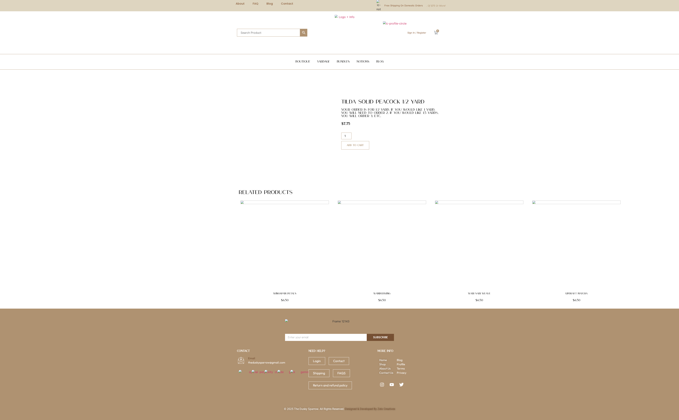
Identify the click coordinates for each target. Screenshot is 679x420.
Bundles (343, 61)
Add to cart (355, 145)
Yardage (323, 61)
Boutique (302, 61)
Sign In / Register (416, 32)
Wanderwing (381, 293)
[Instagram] (382, 384)
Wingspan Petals (284, 293)
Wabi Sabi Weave (479, 293)
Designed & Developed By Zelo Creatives (370, 409)
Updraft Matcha (576, 293)
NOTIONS (363, 61)
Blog (380, 61)
